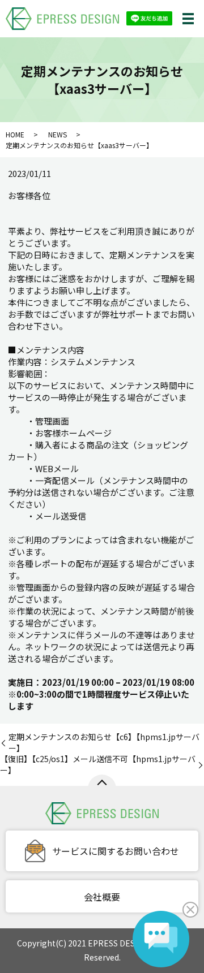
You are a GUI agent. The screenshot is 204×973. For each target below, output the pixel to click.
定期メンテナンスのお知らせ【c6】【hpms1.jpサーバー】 (103, 743)
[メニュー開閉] (188, 18)
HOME (15, 134)
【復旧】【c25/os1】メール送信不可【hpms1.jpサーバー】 (98, 765)
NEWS (57, 134)
